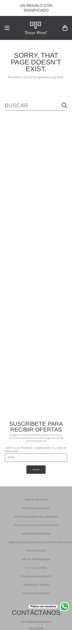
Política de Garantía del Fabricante (36, 517)
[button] (7, 28)
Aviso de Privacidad (36, 500)
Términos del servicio (36, 585)
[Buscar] (64, 105)
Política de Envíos (36, 568)
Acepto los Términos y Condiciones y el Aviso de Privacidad (36, 450)
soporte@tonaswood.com (36, 622)
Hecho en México (36, 551)
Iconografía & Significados (36, 576)
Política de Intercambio (36, 534)
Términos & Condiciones (36, 508)
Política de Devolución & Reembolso (36, 525)
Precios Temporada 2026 (36, 559)
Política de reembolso (36, 593)
